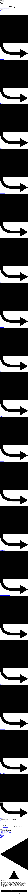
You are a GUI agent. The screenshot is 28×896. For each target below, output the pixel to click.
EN (0, 4)
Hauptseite (5, 827)
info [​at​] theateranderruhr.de (5, 832)
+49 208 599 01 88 (4, 831)
